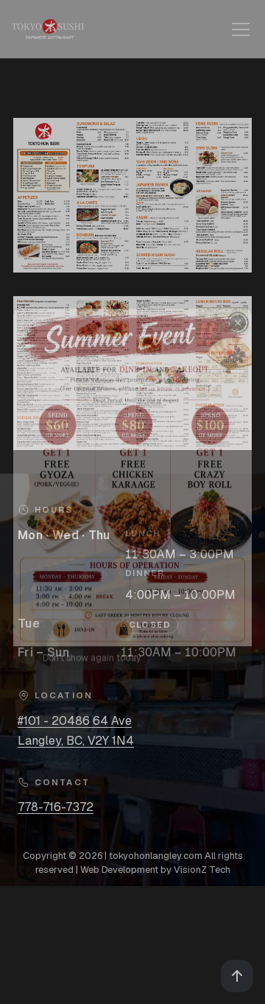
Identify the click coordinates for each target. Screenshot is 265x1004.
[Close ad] (238, 336)
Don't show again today (92, 671)
